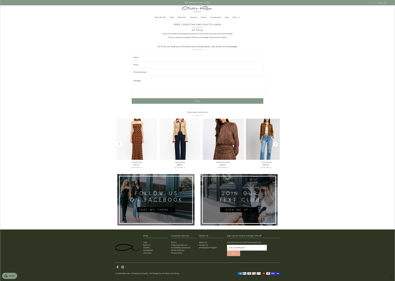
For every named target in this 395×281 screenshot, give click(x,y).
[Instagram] (122, 267)
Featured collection (197, 112)
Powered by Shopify (139, 273)
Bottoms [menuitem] (182, 17)
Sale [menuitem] (227, 17)
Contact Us (203, 245)
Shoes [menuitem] (203, 17)
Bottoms (146, 245)
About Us (203, 242)
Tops (145, 242)
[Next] (275, 144)
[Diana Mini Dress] (223, 139)
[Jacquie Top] (180, 139)
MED (137, 167)
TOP (391, 278)
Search (174, 242)
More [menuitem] (235, 17)
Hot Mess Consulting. (170, 273)
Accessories (148, 250)
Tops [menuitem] (172, 17)
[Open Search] (371, 2)
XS (132, 167)
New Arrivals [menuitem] (160, 17)
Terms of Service (177, 250)
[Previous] (119, 144)
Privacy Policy (176, 253)
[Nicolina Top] (136, 139)
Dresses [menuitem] (193, 17)
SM (134, 167)
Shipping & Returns (179, 245)
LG (141, 167)
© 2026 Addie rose (123, 273)
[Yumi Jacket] (266, 139)
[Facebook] (117, 267)
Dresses (146, 248)
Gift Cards (147, 253)
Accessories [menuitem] (215, 17)
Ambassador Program (208, 248)
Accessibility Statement (181, 248)
